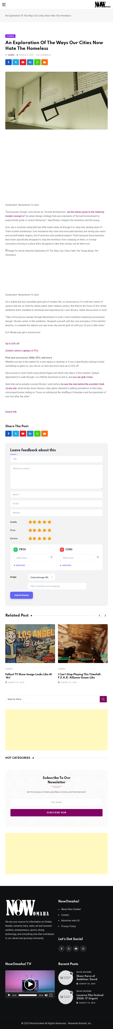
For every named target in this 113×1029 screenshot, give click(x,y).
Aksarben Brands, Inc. (80, 1023)
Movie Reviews (84, 972)
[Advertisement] (56, 729)
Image (13, 577)
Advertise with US (70, 920)
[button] (99, 615)
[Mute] (46, 995)
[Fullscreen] (50, 995)
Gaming (9, 669)
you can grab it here (83, 377)
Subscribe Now (56, 813)
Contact (65, 915)
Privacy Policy (68, 926)
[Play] (9, 995)
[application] (30, 984)
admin (11, 55)
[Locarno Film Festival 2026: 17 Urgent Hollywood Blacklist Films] (65, 996)
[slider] (28, 995)
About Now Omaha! (71, 909)
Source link (11, 411)
